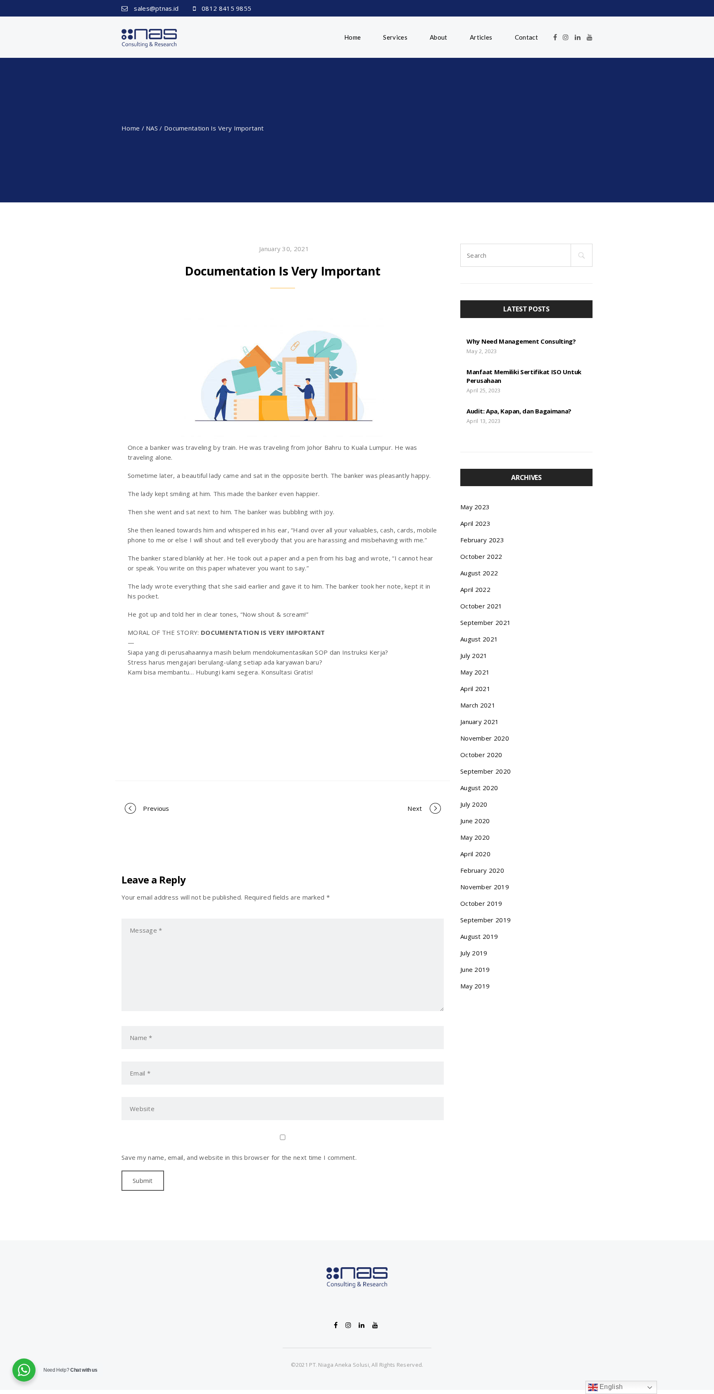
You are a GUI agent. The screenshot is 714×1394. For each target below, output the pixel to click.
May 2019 (475, 986)
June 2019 (475, 969)
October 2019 (481, 903)
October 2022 (481, 556)
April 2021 (475, 688)
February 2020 (482, 870)
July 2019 (474, 953)
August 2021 (479, 639)
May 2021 (475, 672)
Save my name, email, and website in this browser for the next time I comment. (239, 1157)
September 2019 (485, 920)
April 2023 (475, 523)
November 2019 (484, 887)
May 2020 (475, 837)
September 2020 (485, 771)
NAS (152, 128)
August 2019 (479, 936)
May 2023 (475, 507)
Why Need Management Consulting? (521, 341)
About (438, 37)
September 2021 (485, 622)
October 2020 (481, 754)
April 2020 (475, 854)
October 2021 (481, 606)
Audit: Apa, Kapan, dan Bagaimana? (518, 411)
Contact (526, 37)
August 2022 (479, 573)
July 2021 (474, 655)
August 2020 (479, 788)
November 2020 (484, 738)
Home (352, 37)
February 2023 (482, 540)
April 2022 (475, 589)
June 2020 (475, 821)
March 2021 (477, 705)
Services (395, 37)
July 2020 (474, 804)
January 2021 (479, 721)
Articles (481, 37)
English (610, 1386)
